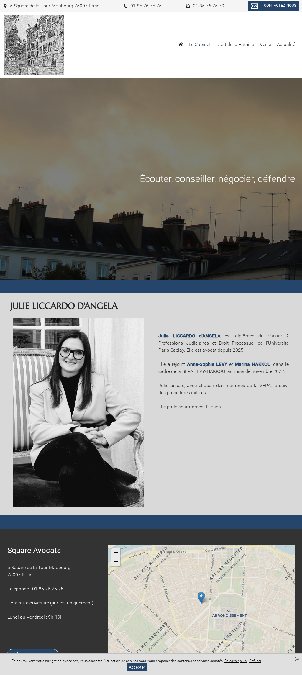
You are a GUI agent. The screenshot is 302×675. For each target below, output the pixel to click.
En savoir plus (235, 661)
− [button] (116, 561)
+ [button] (116, 552)
